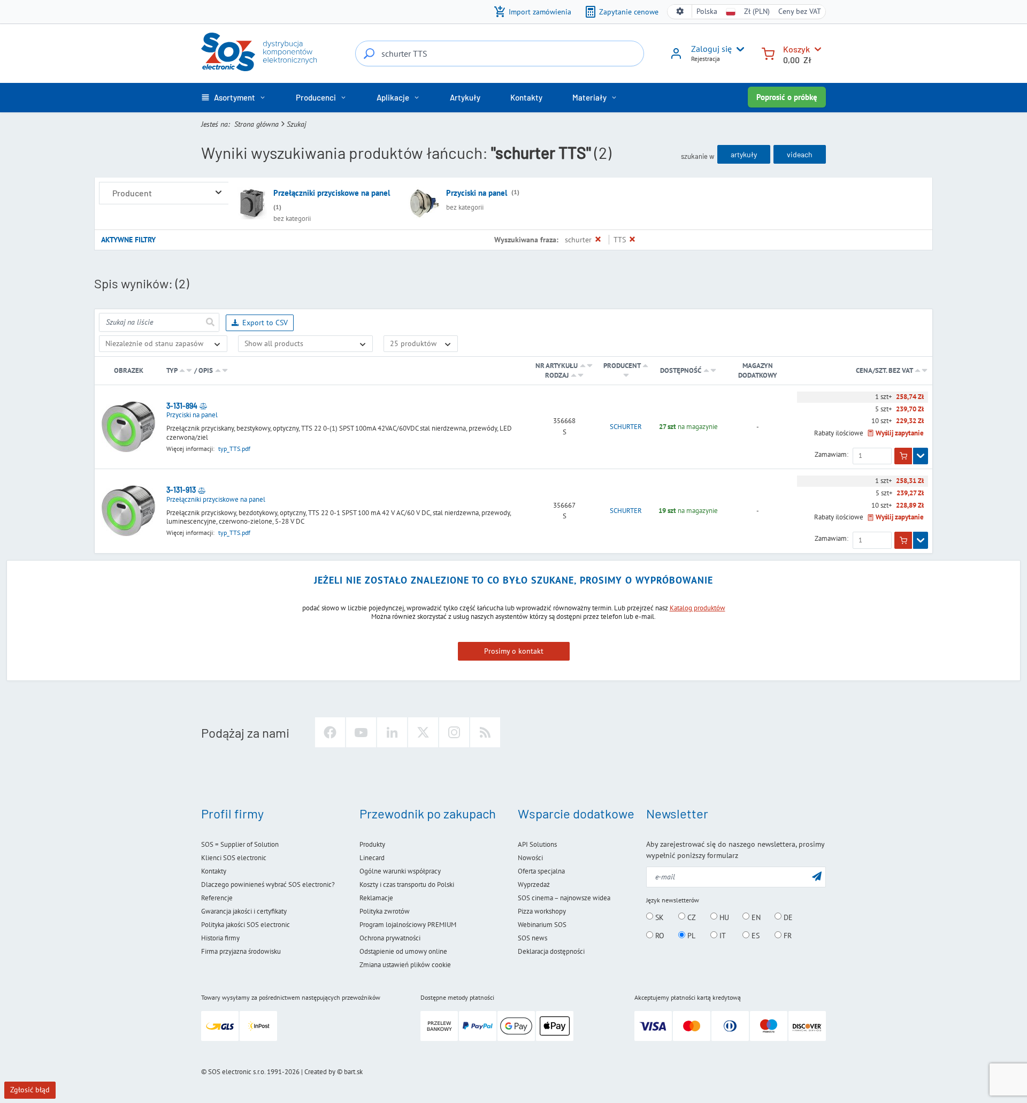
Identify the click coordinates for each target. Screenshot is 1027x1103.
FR (786, 935)
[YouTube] (361, 732)
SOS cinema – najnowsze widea (564, 897)
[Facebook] (330, 732)
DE (787, 917)
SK (658, 917)
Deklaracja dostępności (551, 951)
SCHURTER (626, 427)
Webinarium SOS (542, 924)
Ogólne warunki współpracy (400, 871)
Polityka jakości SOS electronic (245, 924)
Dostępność (680, 370)
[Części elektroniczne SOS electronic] (259, 52)
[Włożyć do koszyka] (903, 456)
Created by (319, 1071)
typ (171, 370)
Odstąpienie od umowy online (403, 951)
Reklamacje (376, 897)
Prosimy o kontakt (513, 651)
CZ (690, 917)
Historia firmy (220, 938)
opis (205, 370)
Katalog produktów (697, 607)
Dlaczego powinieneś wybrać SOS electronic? (268, 884)
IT (721, 935)
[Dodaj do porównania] (203, 406)
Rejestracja (705, 59)
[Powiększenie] (218, 193)
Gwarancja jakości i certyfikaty (244, 911)
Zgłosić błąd (30, 1089)
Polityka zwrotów (384, 911)
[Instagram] (454, 732)
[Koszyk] (768, 52)
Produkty (372, 844)
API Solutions (537, 844)
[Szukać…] (369, 53)
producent (621, 365)
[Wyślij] (210, 322)
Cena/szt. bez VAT (885, 370)
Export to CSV (265, 322)
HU (723, 917)
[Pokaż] (920, 456)
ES (754, 935)
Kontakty (213, 871)
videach (800, 154)
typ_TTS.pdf (234, 449)
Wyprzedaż (534, 884)
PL (690, 935)
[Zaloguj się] (676, 57)
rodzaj (557, 375)
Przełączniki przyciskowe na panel (331, 193)
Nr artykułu (556, 365)
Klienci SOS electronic (233, 857)
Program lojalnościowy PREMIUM (407, 924)
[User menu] (738, 49)
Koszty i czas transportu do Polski (406, 884)
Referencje (217, 897)
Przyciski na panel (476, 193)
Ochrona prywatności (389, 938)
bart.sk (353, 1071)
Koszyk (796, 49)
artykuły (744, 154)
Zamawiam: (831, 454)
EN (755, 917)
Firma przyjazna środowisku (241, 951)
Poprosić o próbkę (786, 97)
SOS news (532, 938)
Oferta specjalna (541, 871)
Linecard (372, 857)
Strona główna (256, 124)
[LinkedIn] (392, 732)
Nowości (530, 857)
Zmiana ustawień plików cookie (405, 964)
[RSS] (485, 732)
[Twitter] (423, 732)
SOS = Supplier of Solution (240, 844)
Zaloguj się (711, 48)
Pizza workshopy (542, 911)
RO (658, 935)
